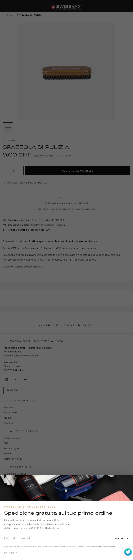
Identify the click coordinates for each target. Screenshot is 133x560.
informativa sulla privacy (104, 546)
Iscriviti (120, 538)
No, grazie (10, 553)
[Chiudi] (127, 480)
